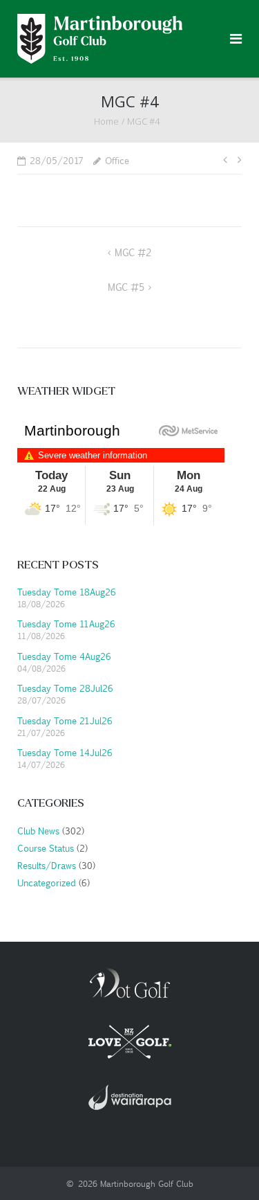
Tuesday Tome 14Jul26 (65, 752)
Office (117, 160)
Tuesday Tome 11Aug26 (66, 623)
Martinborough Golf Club (146, 1183)
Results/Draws (45, 865)
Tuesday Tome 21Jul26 (65, 720)
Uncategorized (45, 882)
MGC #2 (133, 252)
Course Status (44, 848)
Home (106, 121)
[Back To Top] (225, 1166)
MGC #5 (126, 286)
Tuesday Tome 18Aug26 (66, 592)
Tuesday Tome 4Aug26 (64, 656)
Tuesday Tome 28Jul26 (65, 688)
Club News (37, 830)
